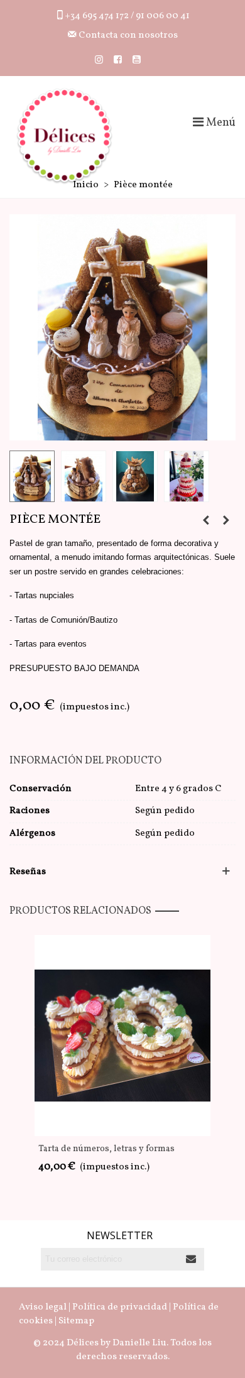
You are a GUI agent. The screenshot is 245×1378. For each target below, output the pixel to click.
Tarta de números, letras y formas (106, 1149)
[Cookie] (226, 521)
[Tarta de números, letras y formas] (206, 521)
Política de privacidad (119, 1307)
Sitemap (76, 1321)
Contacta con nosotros (127, 35)
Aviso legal (43, 1307)
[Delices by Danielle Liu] (64, 136)
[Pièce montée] (122, 327)
